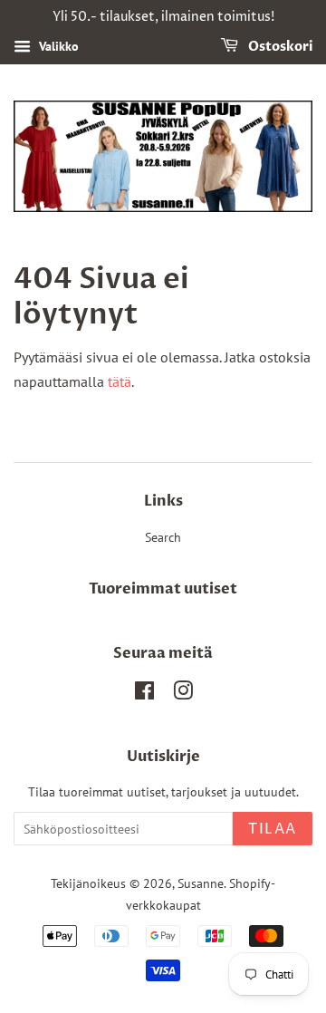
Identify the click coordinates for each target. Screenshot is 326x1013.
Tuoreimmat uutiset (163, 589)
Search (163, 537)
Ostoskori (278, 46)
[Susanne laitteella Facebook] (144, 694)
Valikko (57, 46)
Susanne (200, 883)
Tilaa (272, 829)
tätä (119, 381)
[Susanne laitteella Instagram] (183, 694)
